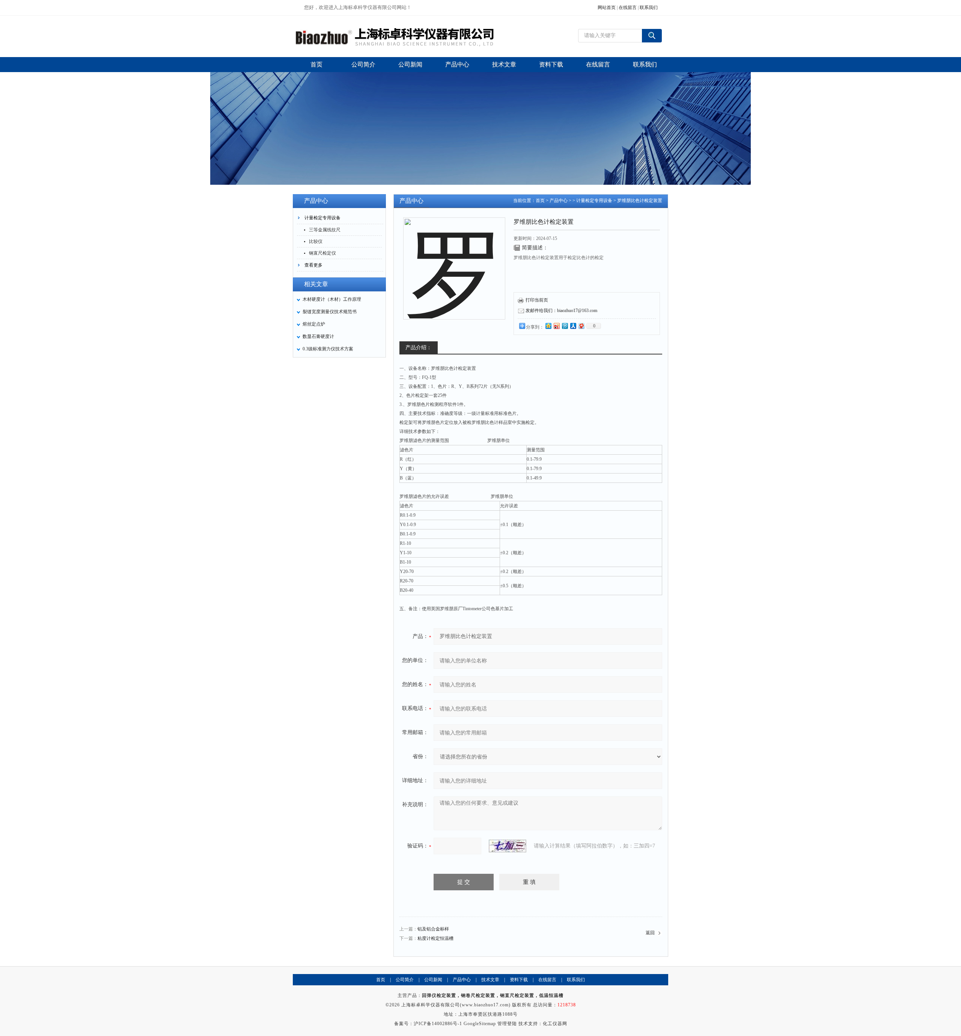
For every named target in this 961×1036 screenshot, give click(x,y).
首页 (540, 200)
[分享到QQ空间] (548, 325)
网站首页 (607, 7)
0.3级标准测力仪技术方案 (328, 348)
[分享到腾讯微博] (564, 325)
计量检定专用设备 (322, 217)
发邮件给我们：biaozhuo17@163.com (561, 310)
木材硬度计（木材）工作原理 (332, 299)
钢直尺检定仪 (322, 253)
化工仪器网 (555, 1023)
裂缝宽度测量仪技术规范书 (330, 311)
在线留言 (628, 7)
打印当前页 (537, 300)
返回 (650, 932)
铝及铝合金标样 (433, 929)
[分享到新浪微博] (556, 325)
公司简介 (405, 979)
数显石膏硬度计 (318, 336)
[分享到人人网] (573, 325)
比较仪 (315, 241)
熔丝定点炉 (314, 324)
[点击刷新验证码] (507, 846)
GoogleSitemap (480, 1023)
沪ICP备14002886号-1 (438, 1023)
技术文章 (490, 979)
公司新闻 (433, 979)
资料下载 (519, 979)
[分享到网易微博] (581, 325)
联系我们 (649, 7)
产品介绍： (418, 347)
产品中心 (559, 200)
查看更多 (313, 265)
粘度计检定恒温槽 (435, 938)
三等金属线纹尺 (324, 229)
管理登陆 (507, 1023)
